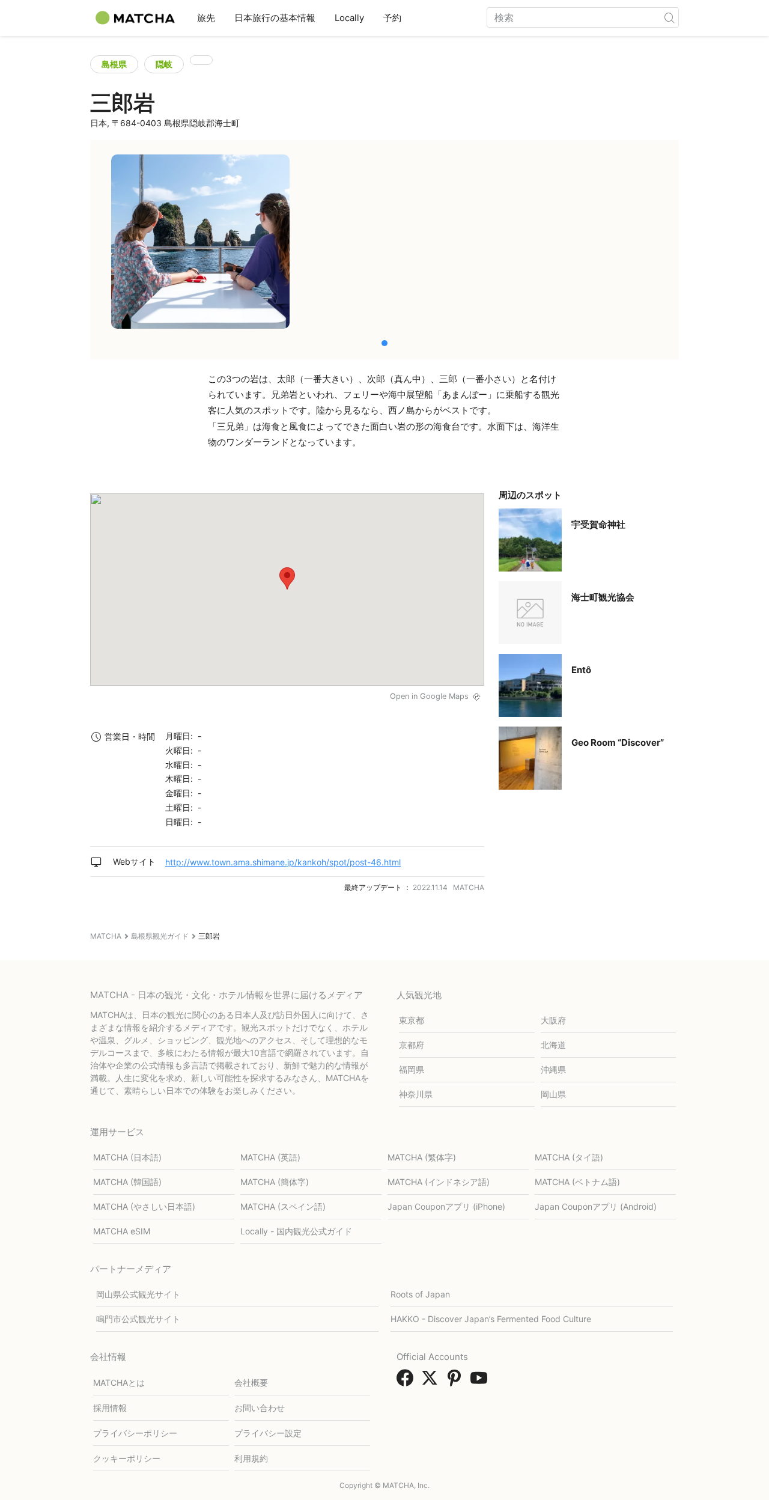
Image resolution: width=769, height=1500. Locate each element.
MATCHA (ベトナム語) (577, 1182)
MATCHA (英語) (270, 1157)
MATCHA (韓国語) (127, 1182)
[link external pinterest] (456, 1382)
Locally (349, 17)
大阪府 (553, 1020)
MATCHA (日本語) (127, 1157)
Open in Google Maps (429, 696)
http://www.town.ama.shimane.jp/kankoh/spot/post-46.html (283, 862)
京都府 (411, 1045)
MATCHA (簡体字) (274, 1182)
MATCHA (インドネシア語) (439, 1182)
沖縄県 (553, 1069)
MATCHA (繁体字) (422, 1157)
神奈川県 (416, 1094)
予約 (392, 17)
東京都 (411, 1020)
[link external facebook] (407, 1382)
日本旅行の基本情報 (274, 17)
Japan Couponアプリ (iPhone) (446, 1206)
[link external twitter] (432, 1382)
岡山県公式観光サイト (138, 1294)
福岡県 (411, 1069)
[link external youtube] (481, 1382)
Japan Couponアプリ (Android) (596, 1206)
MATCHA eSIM (121, 1231)
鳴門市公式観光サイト (138, 1319)
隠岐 (164, 64)
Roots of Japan (420, 1294)
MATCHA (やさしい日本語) (144, 1206)
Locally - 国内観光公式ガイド (296, 1231)
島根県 (114, 64)
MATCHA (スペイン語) (283, 1206)
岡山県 (553, 1094)
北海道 (553, 1045)
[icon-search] (669, 17)
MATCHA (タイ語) (569, 1157)
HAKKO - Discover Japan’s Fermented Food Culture (491, 1319)
